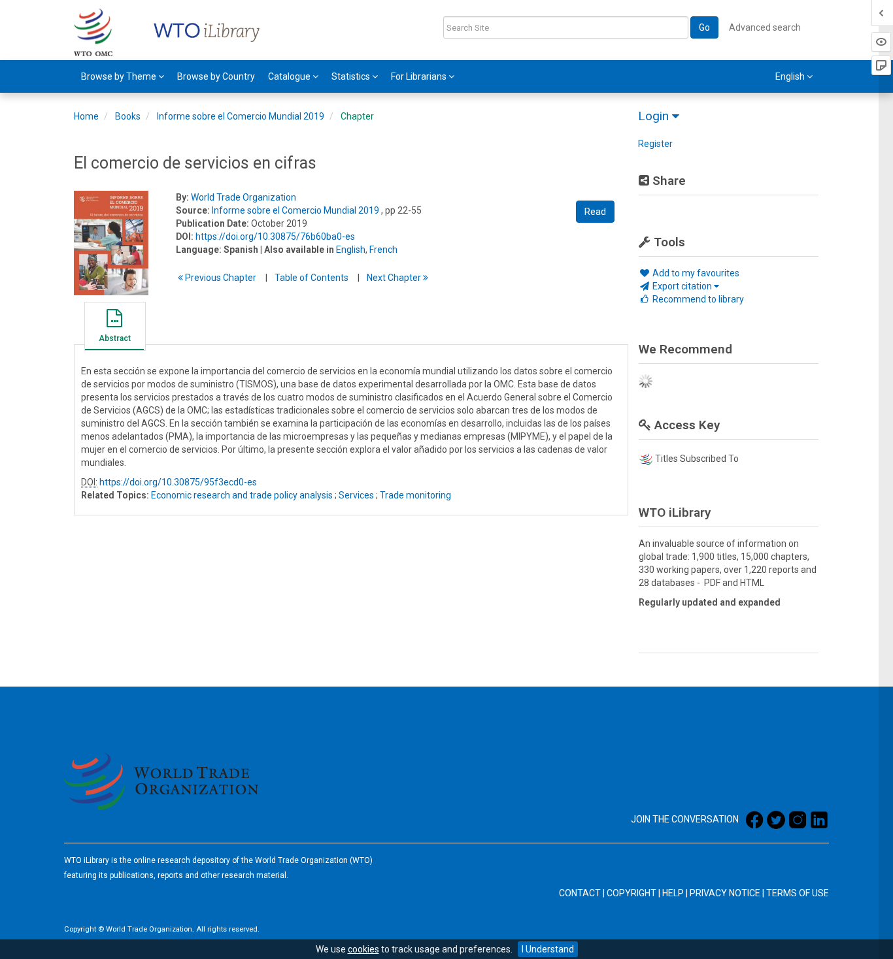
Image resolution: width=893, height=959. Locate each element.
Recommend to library (697, 299)
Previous (219, 277)
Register (655, 143)
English (350, 249)
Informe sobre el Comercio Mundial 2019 (240, 116)
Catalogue (290, 76)
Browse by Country (216, 76)
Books (128, 116)
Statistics (351, 76)
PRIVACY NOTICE (725, 893)
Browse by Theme (119, 76)
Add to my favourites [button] (694, 273)
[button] (114, 328)
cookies (363, 949)
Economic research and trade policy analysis (242, 495)
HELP (673, 893)
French (383, 249)
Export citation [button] (682, 286)
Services (356, 495)
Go (704, 27)
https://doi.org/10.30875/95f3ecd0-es (178, 482)
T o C (311, 277)
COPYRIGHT (631, 893)
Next (395, 277)
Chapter (357, 116)
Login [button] (655, 115)
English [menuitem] (791, 76)
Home (86, 116)
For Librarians (419, 76)
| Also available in (297, 249)
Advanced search (765, 27)
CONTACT (580, 893)
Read (595, 211)
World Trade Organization (243, 197)
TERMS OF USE (797, 893)
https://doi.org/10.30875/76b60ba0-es (275, 236)
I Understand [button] (548, 949)
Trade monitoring (415, 495)
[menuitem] (123, 76)
